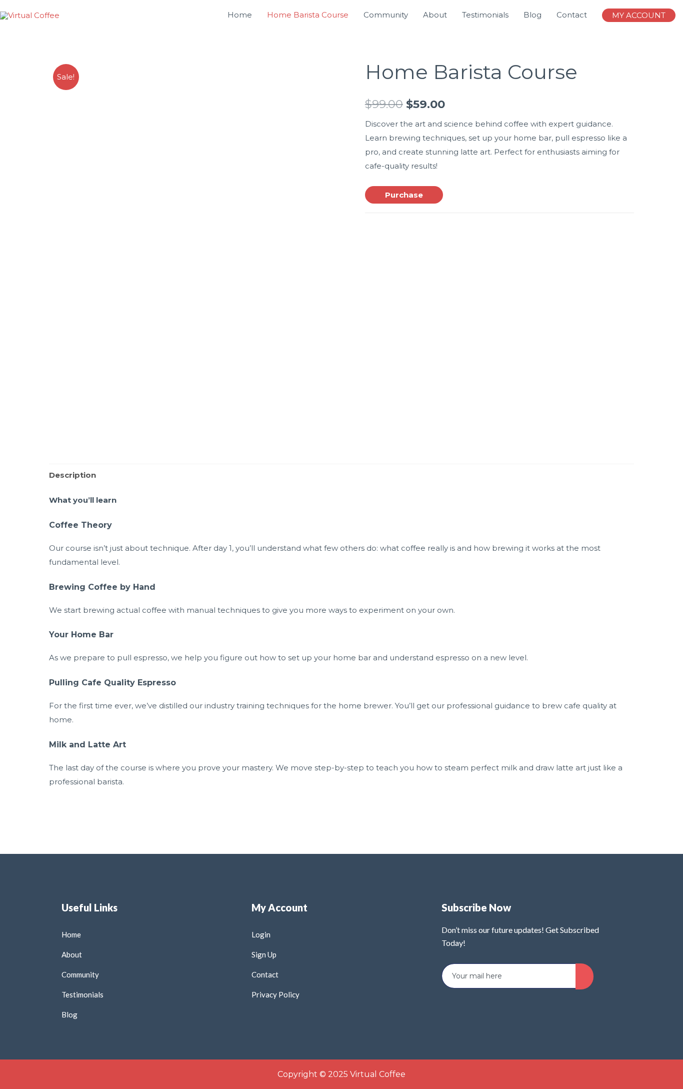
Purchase (404, 195)
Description (72, 475)
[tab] (72, 475)
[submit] (585, 976)
